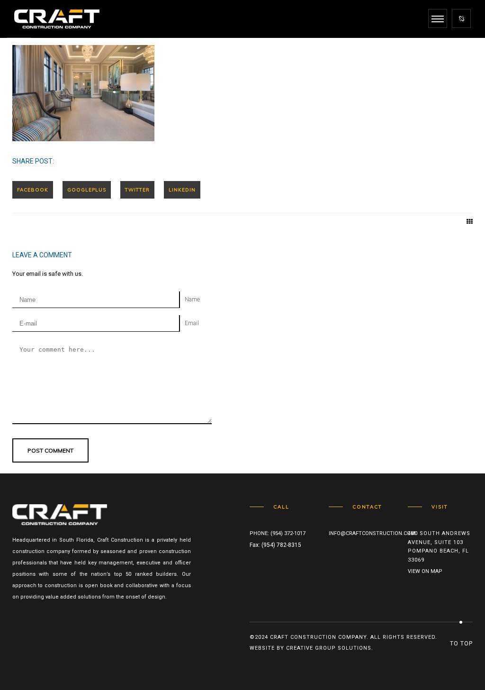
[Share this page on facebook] (32, 190)
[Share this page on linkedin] (182, 190)
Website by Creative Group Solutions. (311, 648)
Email (192, 323)
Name (192, 299)
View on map (425, 571)
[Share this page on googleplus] (87, 190)
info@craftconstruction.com (372, 533)
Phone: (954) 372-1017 (277, 533)
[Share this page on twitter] (137, 190)
